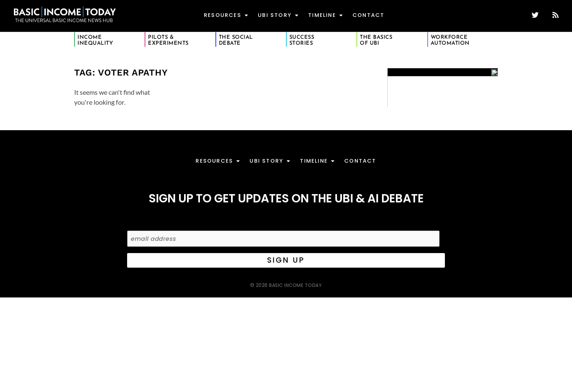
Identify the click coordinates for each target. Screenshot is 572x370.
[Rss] (555, 15)
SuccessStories (301, 40)
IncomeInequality (95, 40)
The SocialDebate (236, 40)
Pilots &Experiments (168, 40)
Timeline (322, 15)
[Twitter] (535, 15)
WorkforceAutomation (450, 40)
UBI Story (275, 15)
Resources (222, 15)
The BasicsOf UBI (376, 40)
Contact (368, 15)
